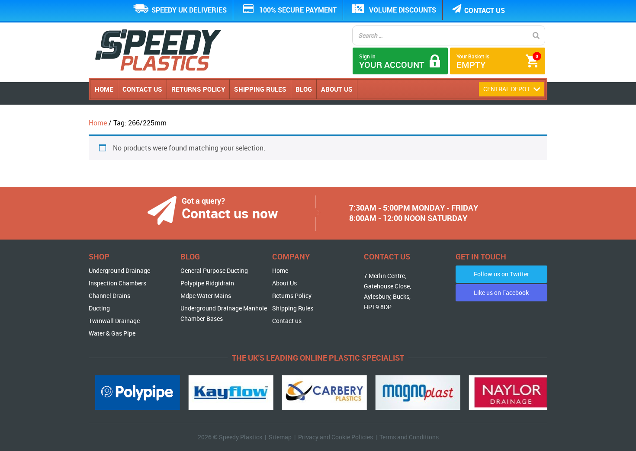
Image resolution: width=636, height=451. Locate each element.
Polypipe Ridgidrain (207, 283)
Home (104, 89)
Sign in (391, 61)
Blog (304, 89)
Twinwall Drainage (114, 321)
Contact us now (230, 213)
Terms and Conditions (409, 437)
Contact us (484, 10)
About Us (337, 89)
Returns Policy (198, 89)
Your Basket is (497, 61)
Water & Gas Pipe (112, 333)
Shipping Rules (260, 89)
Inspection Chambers (117, 283)
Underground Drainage (119, 270)
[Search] (536, 35)
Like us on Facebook (501, 292)
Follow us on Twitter (501, 274)
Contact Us (142, 89)
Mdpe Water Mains (205, 295)
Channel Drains (109, 295)
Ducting (99, 308)
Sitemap (280, 437)
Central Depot (507, 89)
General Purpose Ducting (214, 270)
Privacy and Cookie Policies (335, 437)
